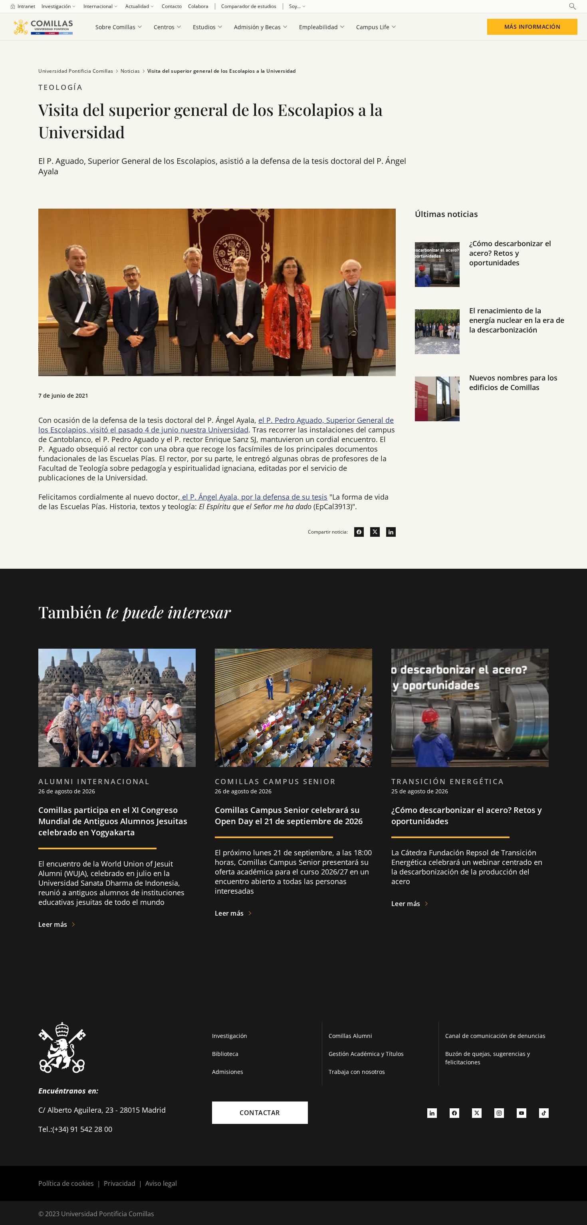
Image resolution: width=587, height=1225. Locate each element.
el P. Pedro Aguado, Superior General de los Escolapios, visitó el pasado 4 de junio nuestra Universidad (216, 424)
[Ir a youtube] (521, 1112)
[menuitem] (22, 6)
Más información (532, 26)
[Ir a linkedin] (388, 532)
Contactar (260, 1112)
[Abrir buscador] (572, 6)
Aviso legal (161, 1183)
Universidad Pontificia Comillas (75, 71)
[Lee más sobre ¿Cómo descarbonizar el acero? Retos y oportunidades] (470, 708)
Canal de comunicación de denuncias (495, 1036)
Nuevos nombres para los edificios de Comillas (513, 382)
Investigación (229, 1036)
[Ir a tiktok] (544, 1112)
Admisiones (227, 1072)
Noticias (130, 71)
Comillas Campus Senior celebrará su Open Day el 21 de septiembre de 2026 (289, 816)
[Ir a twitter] (372, 532)
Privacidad (119, 1183)
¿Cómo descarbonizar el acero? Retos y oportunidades (510, 253)
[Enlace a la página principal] (43, 26)
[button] (491, 272)
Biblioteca (225, 1054)
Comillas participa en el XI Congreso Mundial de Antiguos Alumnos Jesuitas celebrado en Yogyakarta (112, 821)
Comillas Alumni (350, 1036)
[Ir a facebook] (356, 532)
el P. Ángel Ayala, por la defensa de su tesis (253, 497)
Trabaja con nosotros (357, 1072)
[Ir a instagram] (499, 1112)
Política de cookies (66, 1183)
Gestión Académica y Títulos (366, 1054)
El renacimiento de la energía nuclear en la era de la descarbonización (516, 320)
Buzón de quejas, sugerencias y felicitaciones (487, 1058)
